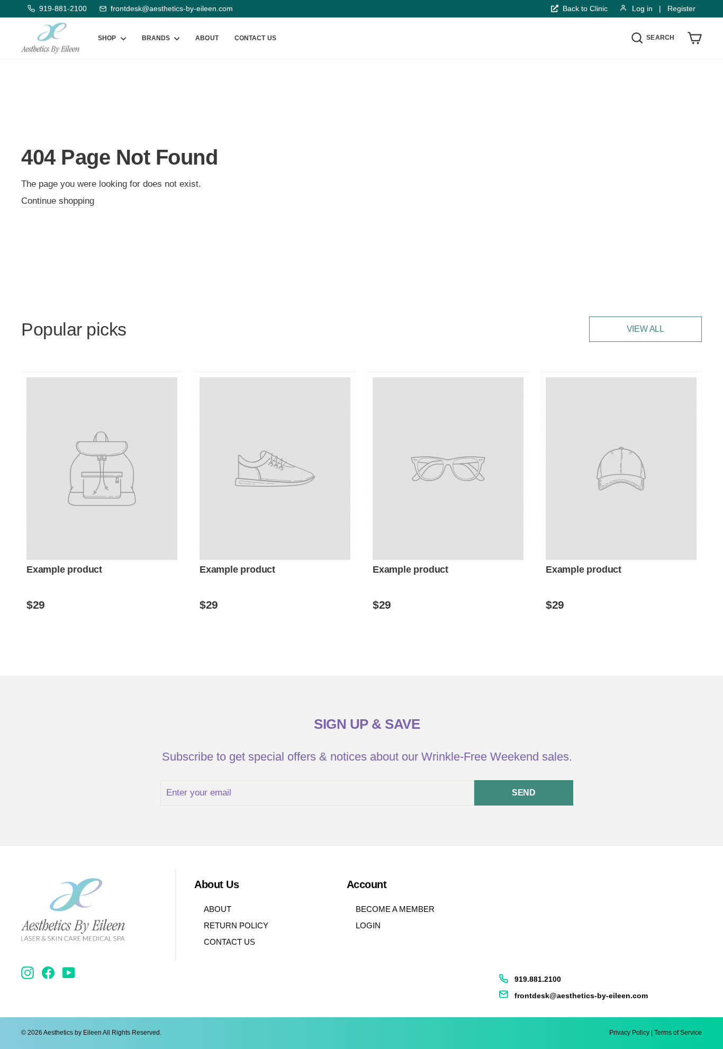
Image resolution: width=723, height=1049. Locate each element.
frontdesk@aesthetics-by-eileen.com (172, 9)
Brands (157, 38)
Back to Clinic (585, 9)
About (207, 38)
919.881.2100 (537, 979)
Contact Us (229, 941)
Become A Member (395, 909)
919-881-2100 (63, 9)
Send (524, 792)
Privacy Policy (629, 1032)
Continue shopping (57, 201)
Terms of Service (678, 1032)
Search (663, 37)
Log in (642, 9)
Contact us (255, 38)
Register (681, 9)
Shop (108, 38)
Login (368, 925)
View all (645, 328)
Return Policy (236, 925)
